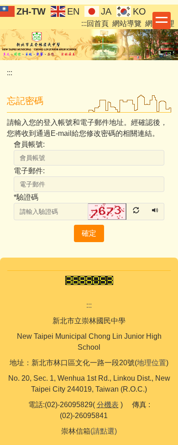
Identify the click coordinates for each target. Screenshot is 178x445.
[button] (117, 210)
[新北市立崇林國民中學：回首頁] (89, 43)
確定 (89, 233)
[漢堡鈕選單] (161, 20)
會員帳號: (29, 144)
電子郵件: (29, 171)
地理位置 (151, 363)
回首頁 (98, 23)
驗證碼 (26, 197)
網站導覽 (126, 23)
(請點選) (103, 431)
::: (84, 23)
